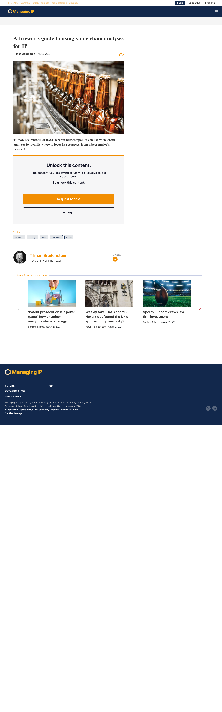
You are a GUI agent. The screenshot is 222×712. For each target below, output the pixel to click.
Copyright (32, 237)
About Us (10, 386)
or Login (68, 212)
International (56, 237)
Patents (69, 237)
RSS (51, 386)
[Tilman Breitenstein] (21, 257)
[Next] (199, 309)
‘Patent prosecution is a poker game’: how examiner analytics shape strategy (51, 316)
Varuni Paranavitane (96, 326)
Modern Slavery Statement (64, 409)
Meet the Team (13, 396)
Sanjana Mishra (36, 326)
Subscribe (194, 3)
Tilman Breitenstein (48, 255)
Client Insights (41, 3)
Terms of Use (26, 409)
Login (180, 3)
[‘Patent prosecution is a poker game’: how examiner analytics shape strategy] (52, 293)
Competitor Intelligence (65, 3)
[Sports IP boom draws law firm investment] (167, 293)
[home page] (21, 11)
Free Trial (210, 3)
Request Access (68, 199)
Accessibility (11, 409)
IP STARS (13, 3)
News (44, 237)
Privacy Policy (42, 409)
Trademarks (18, 237)
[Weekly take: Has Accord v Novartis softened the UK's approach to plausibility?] (109, 293)
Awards (25, 3)
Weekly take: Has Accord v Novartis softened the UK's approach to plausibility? (106, 316)
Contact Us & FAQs (15, 391)
